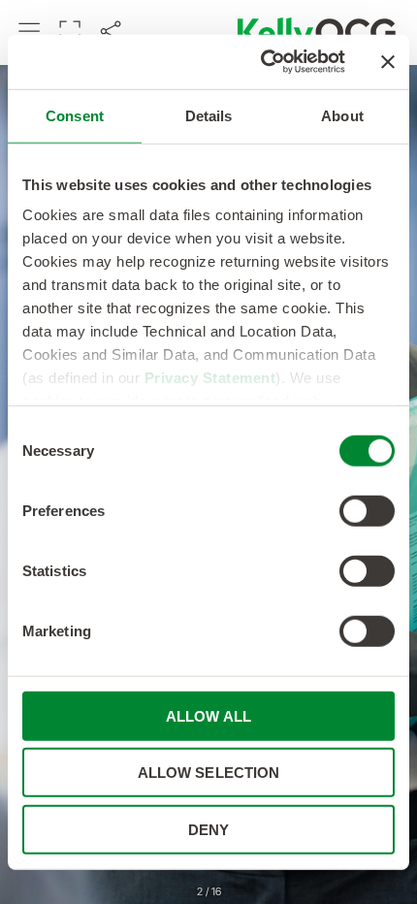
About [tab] (342, 115)
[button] (29, 32)
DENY (208, 829)
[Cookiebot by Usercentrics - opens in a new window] (262, 62)
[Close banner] (388, 62)
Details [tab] (209, 115)
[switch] (367, 510)
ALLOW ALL (208, 715)
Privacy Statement (210, 378)
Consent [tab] (75, 115)
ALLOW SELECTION (209, 772)
